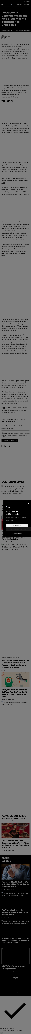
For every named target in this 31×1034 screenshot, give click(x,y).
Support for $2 (17, 525)
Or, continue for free (17, 533)
